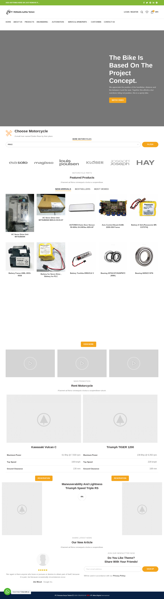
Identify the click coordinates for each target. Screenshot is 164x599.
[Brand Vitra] (18, 162)
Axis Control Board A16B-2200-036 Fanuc (113, 226)
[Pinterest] (150, 2)
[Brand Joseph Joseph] (120, 162)
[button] (30, 363)
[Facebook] (144, 2)
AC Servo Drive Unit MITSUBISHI (19, 235)
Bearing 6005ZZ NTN (144, 273)
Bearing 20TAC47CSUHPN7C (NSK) (113, 274)
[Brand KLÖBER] (94, 162)
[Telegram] (156, 2)
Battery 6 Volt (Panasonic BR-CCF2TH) (144, 226)
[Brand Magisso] (44, 162)
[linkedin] (153, 2)
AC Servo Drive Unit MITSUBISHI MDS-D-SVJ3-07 (51, 219)
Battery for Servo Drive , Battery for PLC (51, 275)
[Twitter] (147, 2)
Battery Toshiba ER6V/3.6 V (82, 273)
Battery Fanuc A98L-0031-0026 (20, 274)
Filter (150, 144)
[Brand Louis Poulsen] (69, 162)
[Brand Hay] (145, 162)
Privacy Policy (119, 576)
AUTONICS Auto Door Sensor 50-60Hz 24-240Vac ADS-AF (82, 226)
